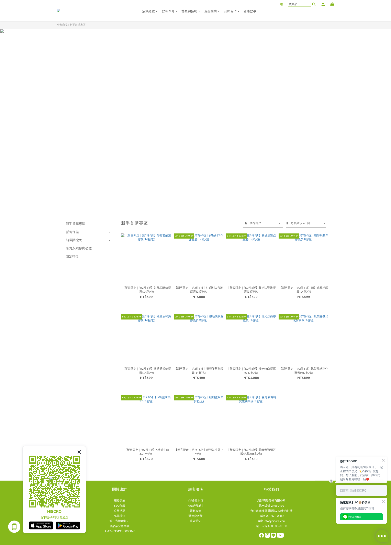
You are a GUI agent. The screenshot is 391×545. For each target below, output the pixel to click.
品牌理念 (119, 516)
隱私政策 (195, 511)
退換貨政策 (195, 516)
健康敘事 (250, 11)
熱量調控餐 (189, 11)
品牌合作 (230, 11)
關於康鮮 (119, 501)
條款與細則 (195, 506)
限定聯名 (72, 256)
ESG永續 (119, 506)
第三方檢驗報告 (120, 521)
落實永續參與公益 (79, 248)
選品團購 (210, 11)
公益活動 (119, 511)
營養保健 (168, 11)
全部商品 (62, 25)
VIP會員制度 (195, 501)
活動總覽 (148, 11)
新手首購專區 (78, 25)
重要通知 (195, 521)
